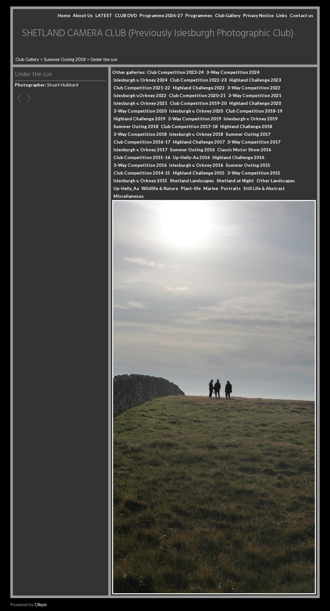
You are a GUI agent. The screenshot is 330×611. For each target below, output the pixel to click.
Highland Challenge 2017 (199, 142)
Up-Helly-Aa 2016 (191, 157)
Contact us (301, 15)
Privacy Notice (258, 15)
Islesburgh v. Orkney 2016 (196, 165)
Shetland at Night (235, 180)
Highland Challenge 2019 (139, 118)
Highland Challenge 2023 (255, 80)
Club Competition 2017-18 (189, 126)
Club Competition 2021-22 (141, 87)
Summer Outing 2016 (192, 149)
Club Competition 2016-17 (141, 142)
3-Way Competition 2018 (140, 134)
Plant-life (191, 188)
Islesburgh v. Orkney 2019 (250, 118)
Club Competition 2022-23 (198, 80)
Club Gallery (227, 15)
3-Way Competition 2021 (254, 95)
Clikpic (40, 604)
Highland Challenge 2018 (246, 126)
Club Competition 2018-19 (254, 111)
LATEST (103, 15)
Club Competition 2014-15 (141, 172)
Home (64, 15)
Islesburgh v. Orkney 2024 (140, 80)
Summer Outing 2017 (248, 134)
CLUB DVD (126, 15)
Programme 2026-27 (161, 15)
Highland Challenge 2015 (199, 172)
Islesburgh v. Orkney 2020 (196, 111)
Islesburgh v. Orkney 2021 (140, 103)
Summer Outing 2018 (65, 59)
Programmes (198, 15)
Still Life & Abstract (264, 188)
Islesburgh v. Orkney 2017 (140, 149)
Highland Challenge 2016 (238, 157)
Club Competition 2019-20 (198, 103)
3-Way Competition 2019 (194, 118)
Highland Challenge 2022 (199, 87)
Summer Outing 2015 (248, 165)
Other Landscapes (276, 180)
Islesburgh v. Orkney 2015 (140, 180)
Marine (210, 188)
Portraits (231, 188)
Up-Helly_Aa (126, 188)
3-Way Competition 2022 (253, 87)
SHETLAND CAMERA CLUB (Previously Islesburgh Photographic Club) (158, 33)
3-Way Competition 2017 (253, 142)
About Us (83, 15)
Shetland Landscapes (192, 180)
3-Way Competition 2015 (253, 172)
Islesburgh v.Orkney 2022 (139, 95)
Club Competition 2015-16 (141, 157)
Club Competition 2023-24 (175, 72)
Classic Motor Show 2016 (244, 149)
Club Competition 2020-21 (197, 95)
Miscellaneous (128, 196)
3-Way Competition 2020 (140, 111)
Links (281, 15)
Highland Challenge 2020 (255, 103)
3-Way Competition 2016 (140, 165)
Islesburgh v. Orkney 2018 (196, 134)
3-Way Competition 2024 (232, 72)
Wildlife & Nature (159, 188)
